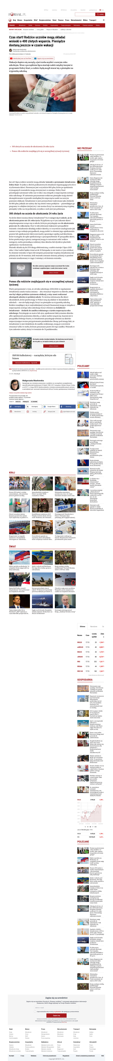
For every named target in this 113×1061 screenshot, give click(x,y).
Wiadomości (76, 1045)
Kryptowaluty (54, 25)
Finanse (12, 25)
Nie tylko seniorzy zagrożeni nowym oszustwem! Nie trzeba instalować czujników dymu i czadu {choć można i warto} (51, 267)
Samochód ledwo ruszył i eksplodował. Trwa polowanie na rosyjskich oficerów (19, 589)
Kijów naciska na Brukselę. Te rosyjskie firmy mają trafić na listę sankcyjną (19, 567)
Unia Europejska (13, 1038)
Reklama (33, 1056)
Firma (26, 1034)
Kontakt (11, 1056)
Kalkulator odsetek (46, 1049)
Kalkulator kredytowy (46, 1051)
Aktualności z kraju (14, 1049)
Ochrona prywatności (49, 1056)
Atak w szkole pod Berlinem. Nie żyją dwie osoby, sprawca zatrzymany (41, 567)
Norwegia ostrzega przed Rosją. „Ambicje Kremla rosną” (65, 611)
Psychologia (92, 1049)
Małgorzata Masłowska (24, 50)
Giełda (30, 25)
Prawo (59, 1045)
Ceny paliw (40, 29)
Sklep (102, 10)
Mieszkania (60, 1034)
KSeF (26, 1036)
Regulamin (66, 1056)
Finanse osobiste (88, 25)
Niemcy (11, 1036)
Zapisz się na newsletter (45, 58)
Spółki (91, 1034)
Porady (91, 1051)
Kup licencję (33, 370)
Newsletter (83, 10)
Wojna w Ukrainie (52, 29)
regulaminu (57, 1011)
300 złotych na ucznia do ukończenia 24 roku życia (33, 147)
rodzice (18, 401)
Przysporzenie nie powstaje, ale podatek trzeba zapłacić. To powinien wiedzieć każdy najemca (20, 397)
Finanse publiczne (30, 1047)
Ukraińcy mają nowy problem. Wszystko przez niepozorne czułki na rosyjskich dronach (65, 589)
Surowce (37, 25)
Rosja (10, 1032)
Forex (90, 1036)
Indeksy (91, 1032)
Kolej (74, 1036)
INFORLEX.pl (64, 10)
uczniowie (34, 401)
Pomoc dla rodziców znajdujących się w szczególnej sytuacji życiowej (40, 151)
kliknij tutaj (64, 1022)
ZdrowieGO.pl (74, 10)
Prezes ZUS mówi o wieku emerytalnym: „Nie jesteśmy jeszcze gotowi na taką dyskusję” (18, 493)
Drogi (74, 1034)
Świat (11, 1029)
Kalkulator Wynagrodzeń (47, 1047)
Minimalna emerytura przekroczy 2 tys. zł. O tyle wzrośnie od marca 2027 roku (65, 493)
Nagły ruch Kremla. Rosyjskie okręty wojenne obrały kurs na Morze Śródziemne (42, 611)
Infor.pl (59, 1042)
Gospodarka (29, 1042)
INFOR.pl (46, 10)
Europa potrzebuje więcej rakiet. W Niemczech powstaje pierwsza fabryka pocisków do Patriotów (42, 589)
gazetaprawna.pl (93, 10)
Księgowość (60, 1049)
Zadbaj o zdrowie (65, 29)
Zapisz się (56, 1015)
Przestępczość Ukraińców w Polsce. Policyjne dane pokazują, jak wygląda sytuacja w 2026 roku (65, 515)
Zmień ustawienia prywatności (85, 1056)
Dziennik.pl (76, 1042)
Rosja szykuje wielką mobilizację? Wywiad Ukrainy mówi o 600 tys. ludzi (65, 567)
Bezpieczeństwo (14, 1042)
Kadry (58, 1047)
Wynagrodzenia (45, 1034)
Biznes (27, 1029)
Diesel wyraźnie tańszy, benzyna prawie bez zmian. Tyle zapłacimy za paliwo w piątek (18, 515)
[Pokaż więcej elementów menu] (103, 20)
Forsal (10, 32)
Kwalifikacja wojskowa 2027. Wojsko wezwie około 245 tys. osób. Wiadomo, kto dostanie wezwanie (42, 515)
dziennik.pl (54, 10)
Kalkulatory (44, 1042)
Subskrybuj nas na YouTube (22, 58)
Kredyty (45, 25)
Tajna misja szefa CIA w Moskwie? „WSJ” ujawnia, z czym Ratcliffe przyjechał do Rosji (18, 611)
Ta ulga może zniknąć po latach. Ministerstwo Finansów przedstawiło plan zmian (65, 537)
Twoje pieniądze (66, 25)
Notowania (77, 25)
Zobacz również (53, 272)
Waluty (98, 25)
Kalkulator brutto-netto (47, 1045)
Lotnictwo (76, 1038)
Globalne (11, 1047)
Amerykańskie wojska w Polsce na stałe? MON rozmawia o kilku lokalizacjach (40, 493)
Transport (76, 1029)
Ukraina (11, 1034)
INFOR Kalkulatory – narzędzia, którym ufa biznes (34, 357)
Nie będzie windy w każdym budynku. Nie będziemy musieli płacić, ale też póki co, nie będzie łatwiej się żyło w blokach (53, 340)
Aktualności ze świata (15, 1051)
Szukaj (101, 14)
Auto (74, 1049)
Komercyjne (60, 1036)
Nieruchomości (62, 1029)
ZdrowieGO (93, 1042)
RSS (102, 1056)
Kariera (43, 1036)
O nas (22, 1056)
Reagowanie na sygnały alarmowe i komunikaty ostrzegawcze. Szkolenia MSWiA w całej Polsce (17, 537)
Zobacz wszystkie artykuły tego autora (20, 393)
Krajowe (11, 1045)
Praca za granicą (45, 1038)
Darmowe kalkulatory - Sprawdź (26, 363)
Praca (43, 1029)
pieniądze (26, 401)
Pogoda (75, 1051)
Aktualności (22, 25)
